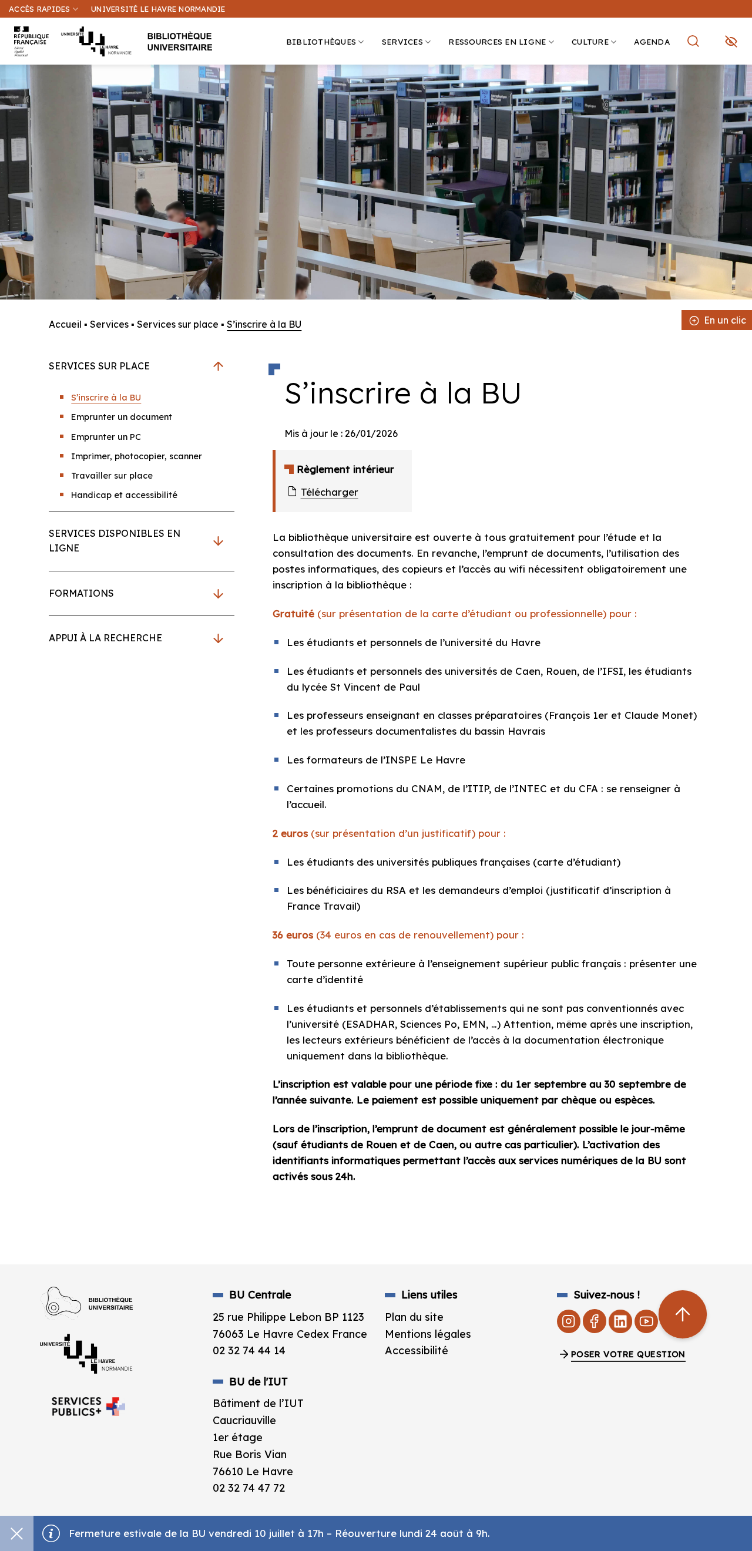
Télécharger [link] (329, 492)
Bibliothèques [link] (321, 41)
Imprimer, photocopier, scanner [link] (136, 456)
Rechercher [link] (694, 41)
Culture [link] (590, 41)
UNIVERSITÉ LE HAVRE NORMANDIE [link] (158, 9)
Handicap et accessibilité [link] (124, 495)
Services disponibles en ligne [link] (114, 540)
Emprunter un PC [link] (106, 437)
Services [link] (402, 41)
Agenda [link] (652, 41)
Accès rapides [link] (39, 9)
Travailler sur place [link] (112, 475)
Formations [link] (81, 593)
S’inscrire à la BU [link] (106, 397)
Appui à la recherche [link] (105, 638)
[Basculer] (218, 366)
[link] (736, 91)
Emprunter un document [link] (121, 417)
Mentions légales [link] (428, 1334)
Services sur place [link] (178, 324)
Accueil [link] (65, 324)
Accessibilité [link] (416, 1350)
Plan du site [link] (414, 1317)
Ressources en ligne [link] (497, 41)
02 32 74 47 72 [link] (249, 1488)
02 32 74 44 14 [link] (249, 1350)
